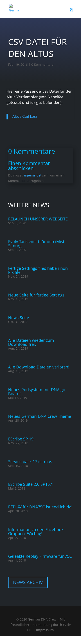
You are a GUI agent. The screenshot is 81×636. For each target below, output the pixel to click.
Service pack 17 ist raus (30, 461)
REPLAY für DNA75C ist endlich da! (40, 507)
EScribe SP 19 (21, 439)
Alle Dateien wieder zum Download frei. (31, 342)
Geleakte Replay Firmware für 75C (40, 556)
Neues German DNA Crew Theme (39, 416)
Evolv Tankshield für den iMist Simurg (36, 243)
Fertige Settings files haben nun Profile (38, 270)
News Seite (18, 317)
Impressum (45, 630)
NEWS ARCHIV (28, 582)
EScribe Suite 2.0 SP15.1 (30, 484)
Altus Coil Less (25, 116)
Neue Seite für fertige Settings (36, 295)
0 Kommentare (42, 64)
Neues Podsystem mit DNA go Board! (36, 391)
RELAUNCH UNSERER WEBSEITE (38, 219)
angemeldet (32, 175)
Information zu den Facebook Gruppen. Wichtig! (35, 531)
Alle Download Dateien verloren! (38, 367)
